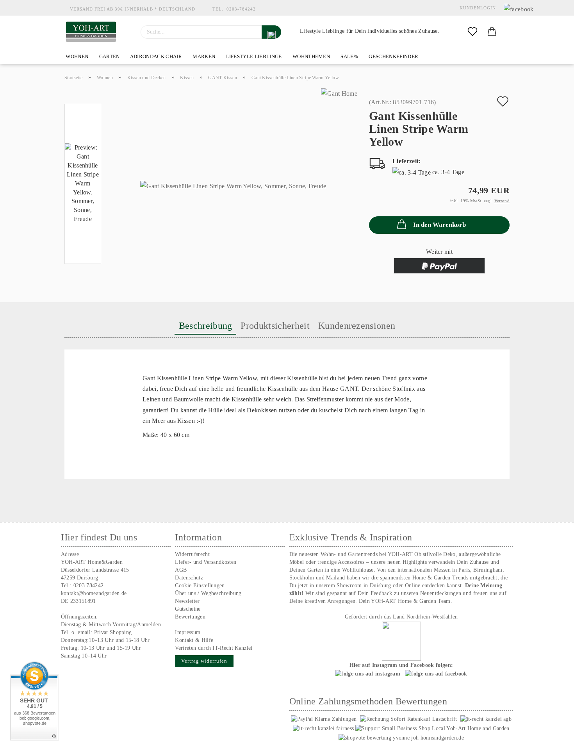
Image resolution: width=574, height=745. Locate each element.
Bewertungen (190, 617)
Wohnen (76, 56)
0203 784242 (88, 585)
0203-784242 (241, 9)
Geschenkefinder (392, 56)
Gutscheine (187, 609)
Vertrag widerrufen (204, 661)
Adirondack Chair (155, 56)
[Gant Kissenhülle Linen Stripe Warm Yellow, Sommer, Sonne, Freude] (233, 185)
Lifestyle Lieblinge (253, 56)
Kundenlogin (476, 7)
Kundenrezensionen (356, 326)
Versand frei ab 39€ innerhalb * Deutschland (132, 9)
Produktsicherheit (275, 326)
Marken (203, 56)
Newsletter (187, 601)
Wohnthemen (310, 56)
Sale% (348, 56)
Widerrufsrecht (192, 554)
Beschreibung (205, 326)
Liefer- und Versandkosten (205, 562)
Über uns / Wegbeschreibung (208, 593)
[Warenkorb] (492, 32)
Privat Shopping (113, 632)
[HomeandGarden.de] (91, 32)
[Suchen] (271, 32)
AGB (181, 570)
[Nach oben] (552, 733)
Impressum (187, 632)
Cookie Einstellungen (200, 585)
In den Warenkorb (439, 224)
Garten (108, 56)
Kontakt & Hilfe (194, 640)
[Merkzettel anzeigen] (472, 32)
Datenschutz (189, 578)
